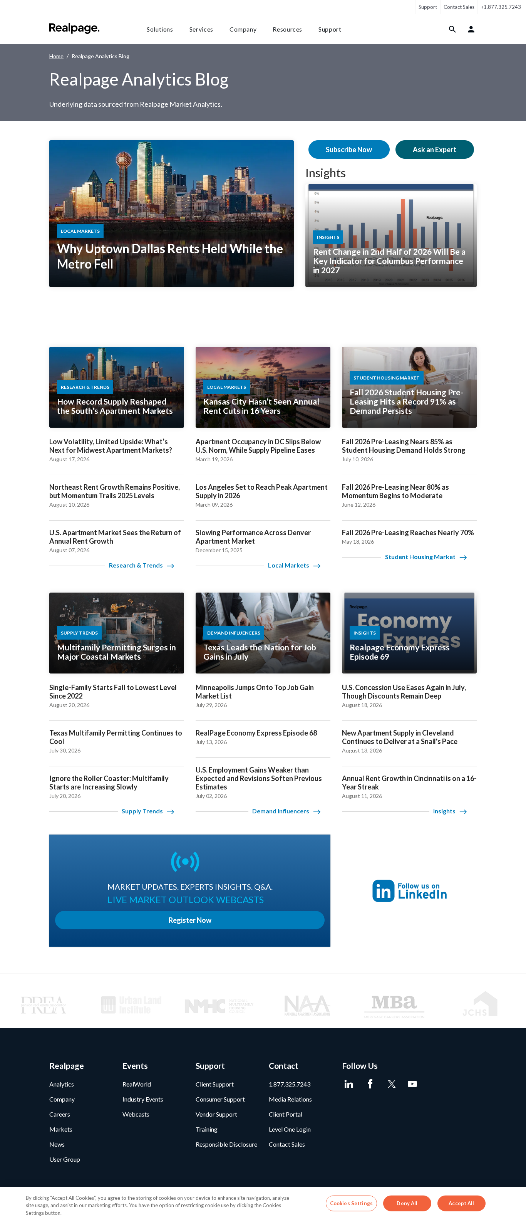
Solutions (160, 29)
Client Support (215, 1084)
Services (201, 29)
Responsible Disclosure (226, 1144)
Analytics (61, 1084)
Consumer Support (220, 1099)
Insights (325, 172)
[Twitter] (391, 1084)
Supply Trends (142, 811)
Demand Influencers (280, 811)
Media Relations (290, 1099)
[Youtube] (412, 1084)
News (57, 1144)
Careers (59, 1114)
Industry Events (142, 1099)
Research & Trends (136, 565)
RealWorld (136, 1084)
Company (242, 29)
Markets (60, 1129)
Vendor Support (216, 1114)
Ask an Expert (434, 149)
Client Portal (285, 1114)
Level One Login (290, 1129)
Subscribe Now (349, 149)
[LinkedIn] (348, 1084)
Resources (287, 29)
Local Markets (288, 565)
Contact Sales (459, 7)
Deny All (407, 1203)
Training (207, 1129)
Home (56, 56)
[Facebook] (370, 1084)
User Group (64, 1159)
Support (428, 7)
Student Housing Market (420, 556)
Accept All (461, 1203)
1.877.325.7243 (289, 1084)
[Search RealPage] (453, 29)
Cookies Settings (351, 1203)
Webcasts (135, 1114)
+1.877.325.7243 (501, 7)
